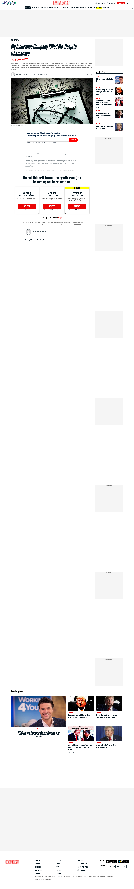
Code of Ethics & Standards (74, 876)
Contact (41, 876)
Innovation (91, 8)
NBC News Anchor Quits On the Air (39, 733)
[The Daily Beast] (61, 3)
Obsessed (57, 8)
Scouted (106, 8)
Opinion (76, 8)
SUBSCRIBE (120, 3)
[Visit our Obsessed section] (15, 3)
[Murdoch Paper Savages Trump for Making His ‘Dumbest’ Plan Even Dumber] (119, 105)
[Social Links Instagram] (114, 867)
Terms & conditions (94, 876)
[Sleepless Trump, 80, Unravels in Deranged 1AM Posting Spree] (119, 94)
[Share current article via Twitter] (83, 74)
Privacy (63, 876)
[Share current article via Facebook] (79, 74)
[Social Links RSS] (121, 867)
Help (59, 876)
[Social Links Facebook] (106, 867)
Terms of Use (46, 142)
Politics (70, 8)
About (37, 876)
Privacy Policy (54, 142)
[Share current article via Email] (87, 74)
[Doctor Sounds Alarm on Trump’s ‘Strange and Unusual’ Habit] (119, 118)
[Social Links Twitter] (110, 867)
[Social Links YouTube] (117, 867)
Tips (46, 876)
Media (51, 8)
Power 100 (83, 8)
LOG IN (129, 3)
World (58, 867)
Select (27, 206)
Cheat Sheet (36, 8)
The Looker (44, 8)
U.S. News (99, 8)
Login (60, 218)
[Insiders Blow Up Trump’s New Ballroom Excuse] (119, 131)
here (48, 240)
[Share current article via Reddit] (91, 74)
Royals (64, 8)
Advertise (54, 876)
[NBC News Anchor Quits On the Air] (119, 83)
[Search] (132, 8)
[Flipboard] (125, 867)
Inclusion (85, 876)
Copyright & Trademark (107, 876)
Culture (58, 870)
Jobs (49, 876)
